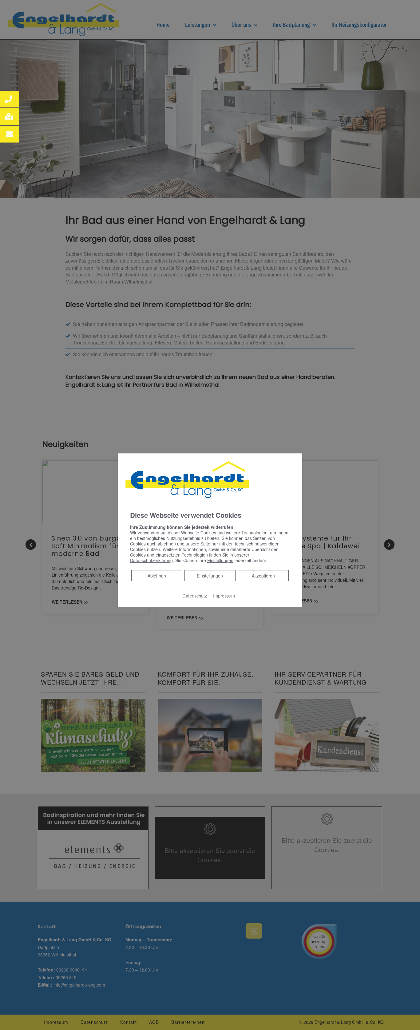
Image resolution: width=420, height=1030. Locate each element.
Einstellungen (210, 576)
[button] (9, 99)
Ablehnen (156, 575)
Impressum (224, 595)
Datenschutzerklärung (151, 560)
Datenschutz (194, 595)
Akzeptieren (263, 576)
